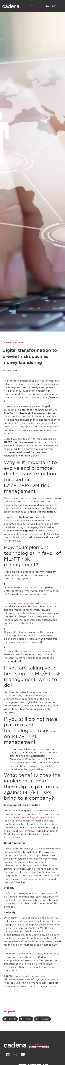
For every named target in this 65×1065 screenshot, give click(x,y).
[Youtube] (23, 1054)
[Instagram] (15, 1054)
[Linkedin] (7, 1054)
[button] (31, 6)
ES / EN (51, 6)
